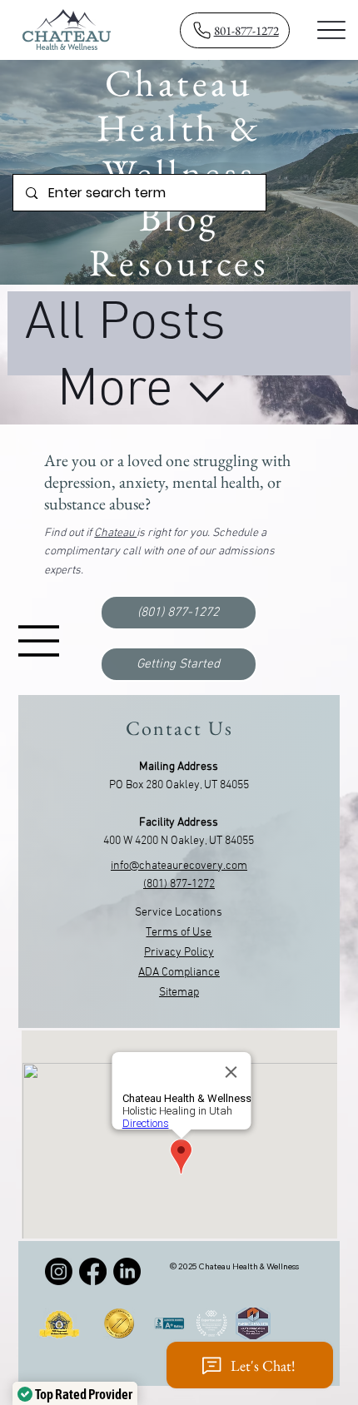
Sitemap (179, 992)
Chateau (115, 533)
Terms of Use (178, 933)
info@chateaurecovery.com (179, 866)
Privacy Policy (179, 953)
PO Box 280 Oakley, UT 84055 (179, 785)
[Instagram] (58, 1271)
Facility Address (178, 823)
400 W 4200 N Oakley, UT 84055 (178, 841)
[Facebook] (93, 1271)
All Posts (125, 324)
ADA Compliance (179, 973)
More (115, 391)
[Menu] (331, 29)
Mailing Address (178, 767)
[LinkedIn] (127, 1271)
